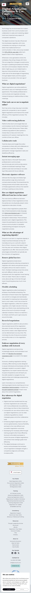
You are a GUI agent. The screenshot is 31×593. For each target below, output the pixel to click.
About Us (15, 538)
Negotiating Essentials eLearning (15, 501)
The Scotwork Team (15, 18)
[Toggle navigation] (27, 3)
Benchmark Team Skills (15, 515)
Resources (15, 521)
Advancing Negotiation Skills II (15, 497)
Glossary (15, 534)
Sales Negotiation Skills (15, 481)
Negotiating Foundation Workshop (15, 499)
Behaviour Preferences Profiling (15, 517)
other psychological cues (12, 213)
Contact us (14, 565)
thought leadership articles (10, 389)
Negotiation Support (15, 513)
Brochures (15, 525)
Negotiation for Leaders (15, 504)
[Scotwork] (15, 464)
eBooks (15, 527)
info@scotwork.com (15, 562)
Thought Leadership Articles (15, 523)
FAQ (15, 532)
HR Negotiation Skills (15, 486)
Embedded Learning (15, 506)
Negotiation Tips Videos (15, 529)
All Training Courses (15, 493)
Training (15, 491)
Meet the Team (15, 543)
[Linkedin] (12, 553)
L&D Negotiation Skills (15, 485)
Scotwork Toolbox (15, 531)
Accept (9, 589)
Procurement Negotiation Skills (15, 483)
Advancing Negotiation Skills (15, 495)
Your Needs (15, 478)
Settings (22, 589)
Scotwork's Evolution (15, 541)
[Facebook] (15, 553)
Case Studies (15, 547)
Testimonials (15, 545)
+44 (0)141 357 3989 (15, 560)
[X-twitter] (18, 553)
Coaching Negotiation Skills (15, 502)
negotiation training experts (10, 387)
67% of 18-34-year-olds (11, 52)
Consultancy (15, 510)
